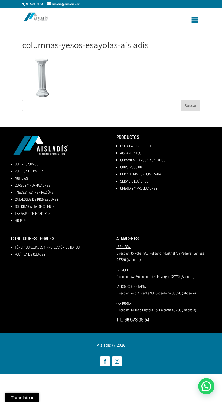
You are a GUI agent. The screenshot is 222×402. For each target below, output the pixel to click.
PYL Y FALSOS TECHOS (136, 145)
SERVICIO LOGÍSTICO (134, 181)
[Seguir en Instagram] (117, 361)
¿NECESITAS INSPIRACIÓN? (34, 192)
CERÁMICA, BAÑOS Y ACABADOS (142, 160)
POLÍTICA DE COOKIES (30, 254)
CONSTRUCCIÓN (131, 167)
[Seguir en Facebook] (105, 361)
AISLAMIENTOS (130, 152)
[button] (206, 386)
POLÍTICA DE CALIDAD (30, 171)
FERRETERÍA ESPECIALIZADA (140, 174)
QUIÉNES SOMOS (26, 164)
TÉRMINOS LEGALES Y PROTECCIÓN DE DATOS (47, 247)
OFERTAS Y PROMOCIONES (138, 188)
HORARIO (21, 220)
